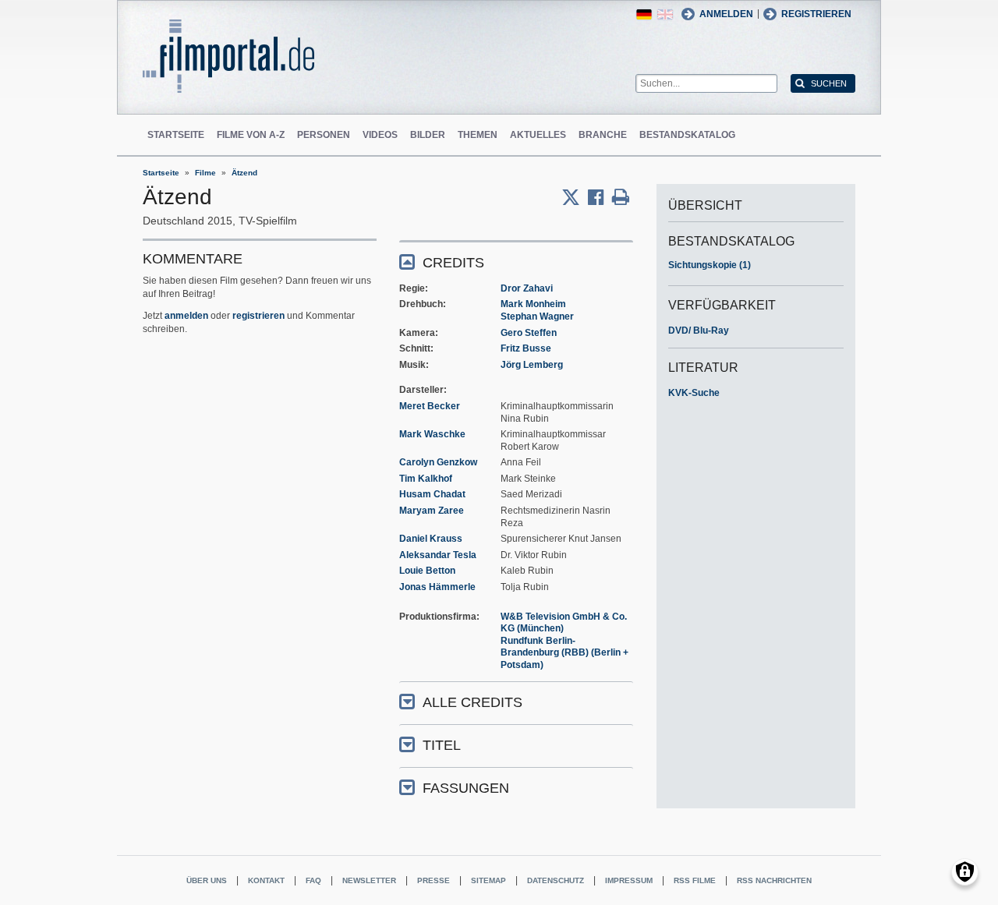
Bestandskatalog (687, 134)
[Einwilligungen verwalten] (965, 872)
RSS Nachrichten (774, 880)
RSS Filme (695, 880)
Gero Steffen (529, 332)
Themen (477, 134)
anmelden (186, 315)
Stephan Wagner (537, 316)
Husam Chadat (432, 494)
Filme (205, 172)
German (644, 14)
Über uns (206, 880)
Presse (433, 880)
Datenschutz (555, 880)
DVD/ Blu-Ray (698, 330)
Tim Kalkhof (425, 478)
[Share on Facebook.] (600, 197)
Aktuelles (538, 134)
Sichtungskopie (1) (709, 265)
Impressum (629, 880)
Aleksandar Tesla (437, 555)
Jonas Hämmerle (437, 587)
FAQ (313, 880)
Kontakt (266, 880)
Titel (442, 745)
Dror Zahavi (527, 288)
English (665, 14)
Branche (603, 134)
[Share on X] (574, 197)
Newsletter (369, 880)
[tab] (516, 261)
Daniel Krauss (430, 538)
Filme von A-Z (251, 134)
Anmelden (726, 14)
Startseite (175, 134)
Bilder (427, 134)
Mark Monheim (533, 304)
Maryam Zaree (431, 510)
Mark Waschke (432, 434)
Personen (323, 134)
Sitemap (488, 880)
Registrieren (816, 14)
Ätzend (244, 172)
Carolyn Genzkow (438, 462)
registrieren (258, 315)
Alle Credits (472, 702)
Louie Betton (427, 570)
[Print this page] (620, 197)
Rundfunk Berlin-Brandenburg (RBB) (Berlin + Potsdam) (564, 652)
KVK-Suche (694, 392)
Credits (453, 262)
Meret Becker (429, 406)
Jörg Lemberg (532, 364)
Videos (380, 134)
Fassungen (466, 788)
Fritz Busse (526, 348)
